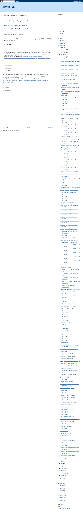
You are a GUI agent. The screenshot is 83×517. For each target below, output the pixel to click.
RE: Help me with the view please (68, 402)
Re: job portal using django (66, 358)
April (62, 468)
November (63, 52)
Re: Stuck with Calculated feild (67, 353)
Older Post (50, 127)
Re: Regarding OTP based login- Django (69, 136)
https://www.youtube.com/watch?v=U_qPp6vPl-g (15, 25)
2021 (60, 45)
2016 (60, 485)
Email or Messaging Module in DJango (69, 112)
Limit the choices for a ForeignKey (68, 242)
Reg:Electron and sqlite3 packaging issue (70, 187)
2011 (60, 497)
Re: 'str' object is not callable (67, 412)
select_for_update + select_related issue (70, 419)
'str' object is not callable (66, 426)
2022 (60, 43)
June (62, 463)
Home (28, 127)
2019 (60, 478)
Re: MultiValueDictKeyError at (67, 388)
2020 (60, 48)
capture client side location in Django (69, 349)
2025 (60, 36)
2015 (60, 488)
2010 (60, 500)
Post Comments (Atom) (14, 130)
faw (60, 506)
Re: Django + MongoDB (66, 267)
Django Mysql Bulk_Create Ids (67, 237)
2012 (60, 495)
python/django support (65, 58)
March (62, 470)
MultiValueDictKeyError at (66, 433)
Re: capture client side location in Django (70, 289)
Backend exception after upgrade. (68, 374)
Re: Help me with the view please (68, 395)
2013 (60, 493)
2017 (60, 483)
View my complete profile (64, 508)
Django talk (8, 7)
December (63, 49)
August (62, 458)
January (63, 475)
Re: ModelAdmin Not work (66, 381)
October (63, 54)
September (63, 57)
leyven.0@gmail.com (32, 28)
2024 (60, 38)
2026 (60, 33)
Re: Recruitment (64, 95)
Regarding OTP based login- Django (68, 363)
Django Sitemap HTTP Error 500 (68, 192)
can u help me (63, 183)
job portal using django (65, 377)
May (62, 466)
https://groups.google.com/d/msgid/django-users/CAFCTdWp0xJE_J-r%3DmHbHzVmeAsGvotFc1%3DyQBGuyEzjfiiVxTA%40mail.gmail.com (27, 57)
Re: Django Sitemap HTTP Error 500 (69, 171)
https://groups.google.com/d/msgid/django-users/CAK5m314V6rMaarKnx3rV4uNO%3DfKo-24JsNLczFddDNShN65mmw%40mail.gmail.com (25, 79)
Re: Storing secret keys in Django (68, 303)
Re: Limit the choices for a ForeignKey (69, 240)
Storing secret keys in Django (67, 308)
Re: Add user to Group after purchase (69, 105)
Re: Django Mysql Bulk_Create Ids (68, 229)
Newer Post (5, 127)
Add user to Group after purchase (68, 202)
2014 (60, 490)
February (63, 473)
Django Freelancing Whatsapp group (68, 264)
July (62, 461)
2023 (60, 40)
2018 (60, 481)
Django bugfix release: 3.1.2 (67, 73)
